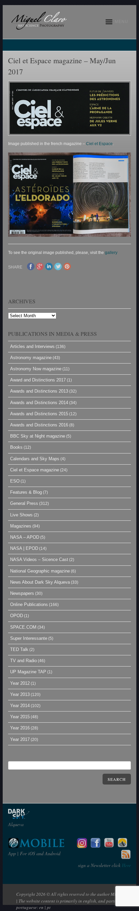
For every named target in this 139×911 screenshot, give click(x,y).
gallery (111, 252)
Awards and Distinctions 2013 (39, 391)
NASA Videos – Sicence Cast (39, 559)
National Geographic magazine (40, 571)
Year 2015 (20, 716)
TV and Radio (23, 660)
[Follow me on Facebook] (95, 846)
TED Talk (19, 649)
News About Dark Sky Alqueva (40, 582)
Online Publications (29, 604)
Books (16, 447)
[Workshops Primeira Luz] (122, 846)
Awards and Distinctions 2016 (39, 424)
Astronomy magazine (31, 357)
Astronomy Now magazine (35, 368)
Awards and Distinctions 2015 (39, 413)
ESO (15, 481)
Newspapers (22, 593)
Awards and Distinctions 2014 (39, 402)
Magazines (20, 526)
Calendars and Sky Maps (34, 458)
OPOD (16, 615)
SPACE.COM (23, 627)
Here (125, 865)
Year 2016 (20, 727)
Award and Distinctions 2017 (38, 379)
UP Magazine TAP (28, 671)
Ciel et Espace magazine (34, 469)
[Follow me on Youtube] (109, 846)
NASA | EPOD (24, 548)
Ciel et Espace (99, 143)
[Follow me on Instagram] (82, 846)
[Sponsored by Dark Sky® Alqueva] (36, 817)
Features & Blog (26, 492)
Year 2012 (20, 683)
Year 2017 (20, 739)
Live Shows (21, 514)
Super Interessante (28, 638)
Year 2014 (20, 705)
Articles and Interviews (32, 346)
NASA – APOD (24, 537)
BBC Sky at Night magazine (37, 436)
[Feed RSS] (126, 858)
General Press (24, 503)
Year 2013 (20, 694)
